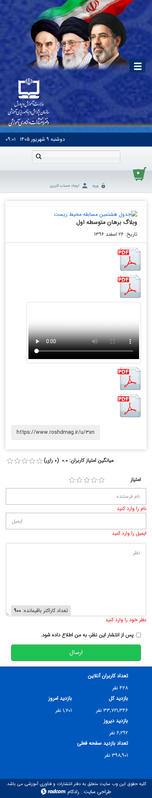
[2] (79, 480)
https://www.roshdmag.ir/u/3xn (55, 432)
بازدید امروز (60, 698)
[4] (94, 480)
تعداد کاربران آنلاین (108, 676)
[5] (101, 480)
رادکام (73, 792)
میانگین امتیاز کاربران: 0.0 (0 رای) (79, 460)
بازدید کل (118, 698)
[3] (86, 480)
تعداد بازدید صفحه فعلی (102, 743)
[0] (10, 461)
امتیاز (136, 480)
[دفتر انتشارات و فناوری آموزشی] (29, 102)
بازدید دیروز (116, 721)
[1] (72, 480)
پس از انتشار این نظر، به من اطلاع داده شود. (87, 635)
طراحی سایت (97, 792)
